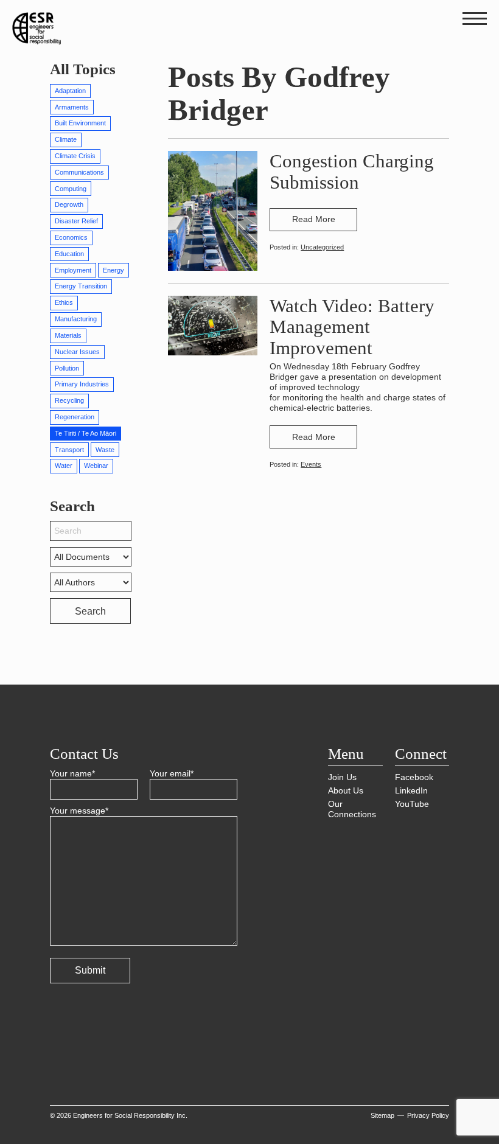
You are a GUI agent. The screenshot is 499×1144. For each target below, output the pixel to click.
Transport (69, 449)
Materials (68, 335)
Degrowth (69, 204)
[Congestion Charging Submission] (212, 210)
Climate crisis (75, 155)
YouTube (412, 804)
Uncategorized (322, 247)
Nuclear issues (77, 351)
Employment (73, 270)
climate (66, 139)
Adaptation (70, 90)
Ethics (64, 302)
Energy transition (81, 286)
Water (63, 465)
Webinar (96, 465)
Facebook (414, 777)
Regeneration (74, 416)
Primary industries (82, 384)
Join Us (342, 777)
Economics (71, 237)
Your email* (172, 773)
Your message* (79, 810)
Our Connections (352, 809)
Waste (105, 449)
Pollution (67, 368)
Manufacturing (76, 319)
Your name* (72, 773)
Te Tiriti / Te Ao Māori (85, 433)
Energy (113, 270)
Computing (70, 188)
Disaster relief (76, 221)
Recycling (69, 400)
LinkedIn (411, 790)
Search (90, 611)
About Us (345, 790)
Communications (79, 172)
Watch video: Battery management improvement (352, 326)
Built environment (80, 123)
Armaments (72, 107)
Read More (313, 219)
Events (311, 464)
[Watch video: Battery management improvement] (212, 325)
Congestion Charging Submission (352, 171)
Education (69, 253)
